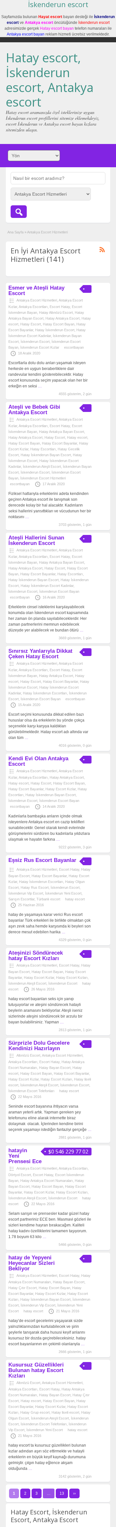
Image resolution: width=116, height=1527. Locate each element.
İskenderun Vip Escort (25, 893)
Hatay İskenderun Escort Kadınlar (47, 586)
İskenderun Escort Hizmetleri (43, 478)
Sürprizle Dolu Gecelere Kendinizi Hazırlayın (39, 1045)
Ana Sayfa (15, 232)
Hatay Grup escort (35, 1412)
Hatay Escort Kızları (72, 977)
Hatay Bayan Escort (55, 1068)
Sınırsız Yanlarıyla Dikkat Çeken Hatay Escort (40, 654)
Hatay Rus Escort (35, 887)
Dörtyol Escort (19, 1175)
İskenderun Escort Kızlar (39, 347)
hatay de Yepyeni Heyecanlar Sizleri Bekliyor (31, 1263)
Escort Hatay (60, 307)
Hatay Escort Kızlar (60, 789)
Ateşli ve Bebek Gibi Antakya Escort (34, 409)
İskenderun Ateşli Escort (42, 466)
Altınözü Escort (28, 1055)
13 (62, 1493)
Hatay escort (77, 437)
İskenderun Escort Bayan (59, 591)
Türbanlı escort (48, 899)
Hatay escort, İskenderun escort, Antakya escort (49, 79)
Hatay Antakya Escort (62, 318)
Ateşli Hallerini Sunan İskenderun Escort (36, 540)
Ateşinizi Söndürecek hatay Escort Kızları (35, 955)
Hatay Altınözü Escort (56, 312)
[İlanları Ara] (19, 211)
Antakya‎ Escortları (33, 307)
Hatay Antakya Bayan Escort (61, 432)
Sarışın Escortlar (21, 899)
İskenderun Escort (35, 341)
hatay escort (75, 899)
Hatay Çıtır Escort (22, 1288)
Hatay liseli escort (65, 1412)
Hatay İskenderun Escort (54, 330)
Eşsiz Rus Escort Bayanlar (42, 860)
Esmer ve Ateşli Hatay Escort (36, 290)
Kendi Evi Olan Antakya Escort (38, 761)
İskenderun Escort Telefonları (31, 1091)
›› (74, 1493)
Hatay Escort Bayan (58, 324)
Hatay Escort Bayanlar (59, 443)
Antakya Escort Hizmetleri (36, 300)
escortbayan (74, 347)
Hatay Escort (30, 324)
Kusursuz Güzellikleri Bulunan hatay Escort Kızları (36, 1370)
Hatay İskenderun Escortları (45, 693)
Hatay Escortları (43, 449)
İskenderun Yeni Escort (63, 893)
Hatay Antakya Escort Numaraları (46, 1181)
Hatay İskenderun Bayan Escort (46, 455)
